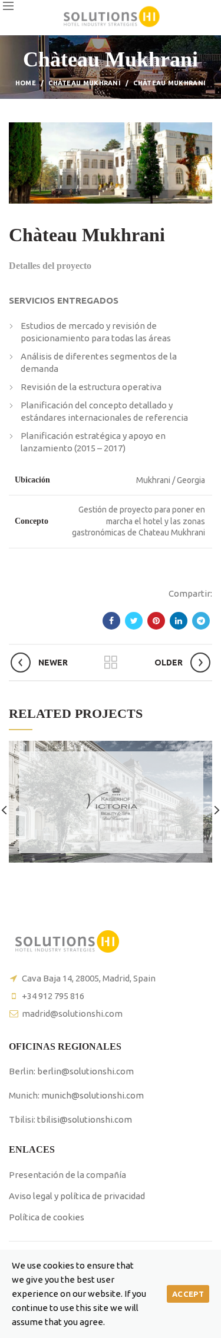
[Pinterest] (156, 621)
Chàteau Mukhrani (84, 82)
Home (25, 82)
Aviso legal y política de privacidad (77, 1196)
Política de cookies (46, 1217)
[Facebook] (111, 621)
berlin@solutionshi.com (85, 1071)
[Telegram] (201, 621)
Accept (188, 1294)
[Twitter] (134, 621)
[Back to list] (111, 662)
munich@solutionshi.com (92, 1095)
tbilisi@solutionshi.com (84, 1119)
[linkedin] (178, 621)
